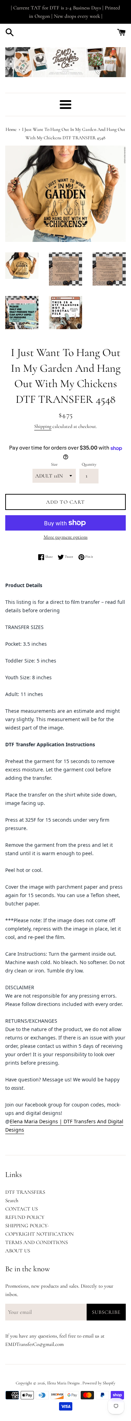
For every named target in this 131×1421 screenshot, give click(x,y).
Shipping (42, 426)
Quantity (89, 464)
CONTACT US (21, 1209)
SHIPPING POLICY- (27, 1225)
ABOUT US (17, 1251)
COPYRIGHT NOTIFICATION (39, 1234)
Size (54, 464)
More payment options (66, 537)
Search (11, 1200)
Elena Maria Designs (64, 1383)
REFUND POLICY (24, 1217)
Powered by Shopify (98, 1383)
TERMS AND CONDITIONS (36, 1242)
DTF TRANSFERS (25, 1192)
